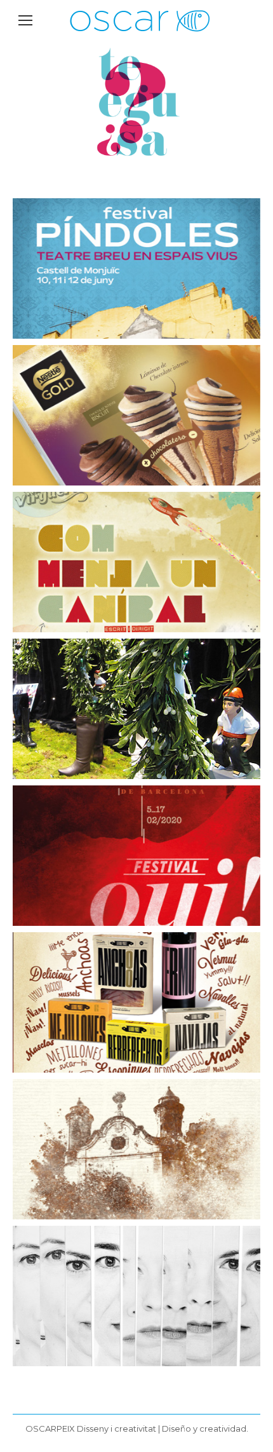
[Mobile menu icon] (25, 20)
